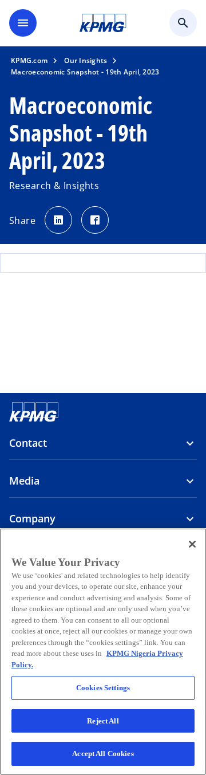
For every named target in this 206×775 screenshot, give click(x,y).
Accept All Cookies (102, 753)
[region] (103, 651)
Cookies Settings (103, 687)
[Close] (192, 544)
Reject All (102, 721)
